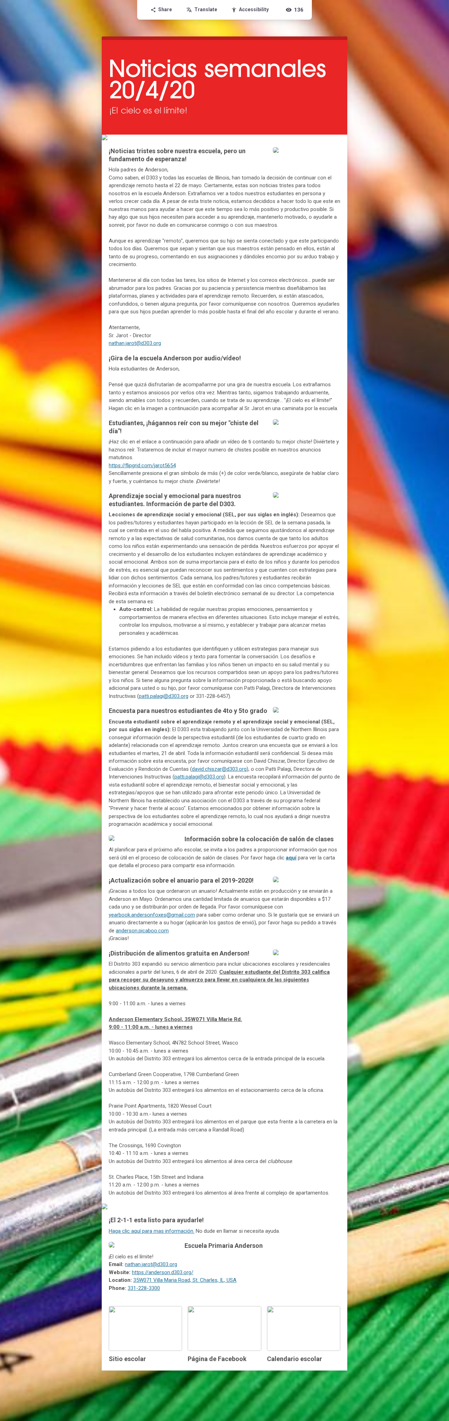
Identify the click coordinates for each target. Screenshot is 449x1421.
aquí (291, 858)
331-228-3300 (144, 1288)
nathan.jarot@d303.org (135, 343)
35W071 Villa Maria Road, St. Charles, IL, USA (184, 1280)
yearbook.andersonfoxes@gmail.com (152, 915)
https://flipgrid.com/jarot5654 (142, 465)
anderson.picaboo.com (142, 930)
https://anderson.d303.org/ (162, 1272)
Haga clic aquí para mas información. (151, 1231)
